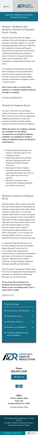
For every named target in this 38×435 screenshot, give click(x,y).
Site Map (14, 423)
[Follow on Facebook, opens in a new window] (17, 386)
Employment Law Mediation (18, 311)
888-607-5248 (19, 371)
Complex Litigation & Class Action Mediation (17, 334)
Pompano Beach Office (19, 407)
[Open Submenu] (33, 311)
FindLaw (27, 425)
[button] (6, 6)
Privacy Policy (23, 423)
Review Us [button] (19, 377)
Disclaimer (7, 423)
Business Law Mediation (16, 327)
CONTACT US (8, 295)
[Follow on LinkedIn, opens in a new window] (21, 386)
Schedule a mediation (13, 433)
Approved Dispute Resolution (18, 418)
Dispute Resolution (14, 316)
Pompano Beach (23, 220)
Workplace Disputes (15, 322)
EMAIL (32, 433)
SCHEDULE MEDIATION (12, 97)
